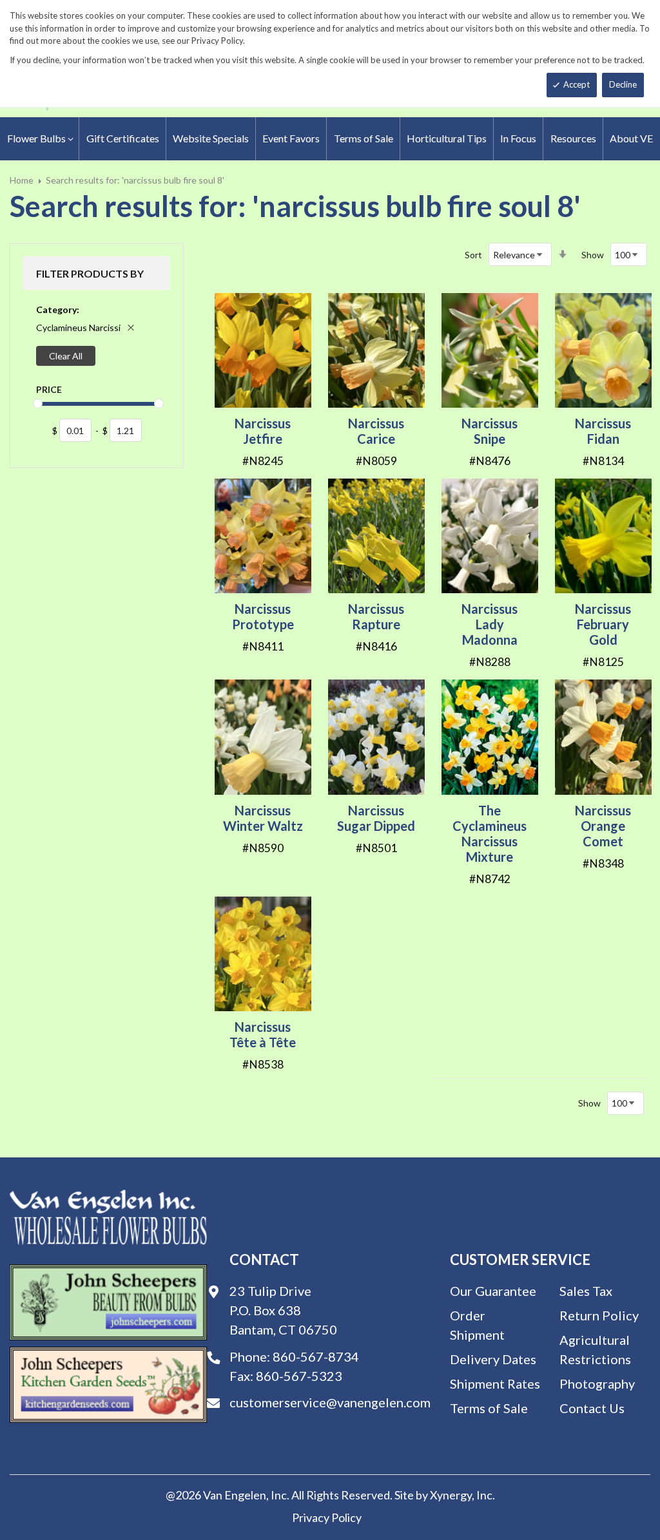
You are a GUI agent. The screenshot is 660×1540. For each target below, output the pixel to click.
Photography (597, 1383)
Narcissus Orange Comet (603, 826)
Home (22, 180)
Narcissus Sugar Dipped (376, 818)
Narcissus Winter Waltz (263, 818)
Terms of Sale (489, 1408)
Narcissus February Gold (603, 624)
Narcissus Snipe (489, 430)
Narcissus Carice (376, 430)
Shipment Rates (495, 1383)
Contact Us (592, 1408)
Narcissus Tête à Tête (262, 1034)
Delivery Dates (493, 1359)
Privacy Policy (327, 1517)
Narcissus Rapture (376, 616)
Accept (576, 84)
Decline (623, 84)
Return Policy (599, 1315)
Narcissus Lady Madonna (489, 624)
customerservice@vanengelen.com (330, 1402)
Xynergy (451, 1495)
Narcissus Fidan (603, 430)
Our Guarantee (493, 1290)
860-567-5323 (299, 1375)
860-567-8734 (316, 1356)
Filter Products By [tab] (90, 273)
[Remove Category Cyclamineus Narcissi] (130, 327)
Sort (473, 254)
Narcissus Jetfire (263, 430)
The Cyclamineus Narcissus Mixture (489, 833)
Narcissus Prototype (263, 616)
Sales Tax (585, 1290)
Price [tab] (49, 389)
